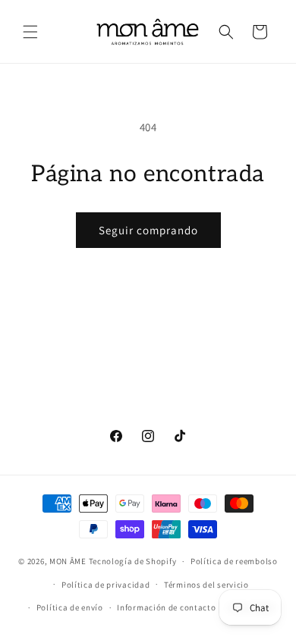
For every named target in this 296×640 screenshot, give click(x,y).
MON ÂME (68, 561)
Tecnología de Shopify (133, 561)
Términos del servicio (206, 584)
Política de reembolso (234, 561)
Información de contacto (166, 607)
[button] (30, 32)
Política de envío (69, 607)
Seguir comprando (148, 230)
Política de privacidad (105, 584)
